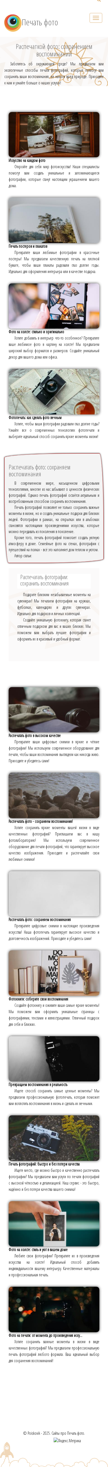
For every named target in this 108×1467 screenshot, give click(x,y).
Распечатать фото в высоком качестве (35, 735)
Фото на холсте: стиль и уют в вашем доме (38, 1249)
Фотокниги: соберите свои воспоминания (38, 999)
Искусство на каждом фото (27, 160)
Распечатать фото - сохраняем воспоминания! (41, 821)
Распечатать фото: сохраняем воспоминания (40, 919)
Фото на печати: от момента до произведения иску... (45, 1335)
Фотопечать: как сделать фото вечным (35, 417)
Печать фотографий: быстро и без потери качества (44, 1164)
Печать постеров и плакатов (28, 246)
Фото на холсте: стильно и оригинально (36, 331)
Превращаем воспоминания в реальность (38, 1084)
